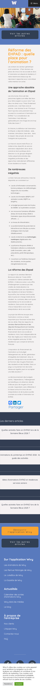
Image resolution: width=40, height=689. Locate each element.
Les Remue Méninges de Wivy (17, 570)
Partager (16, 407)
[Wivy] (14, 3)
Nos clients (9, 623)
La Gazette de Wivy (13, 580)
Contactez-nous (11, 634)
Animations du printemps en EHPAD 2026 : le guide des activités (20, 456)
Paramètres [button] (8, 684)
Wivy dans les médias (14, 602)
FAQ (6, 639)
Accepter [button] (19, 684)
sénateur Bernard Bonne (17, 324)
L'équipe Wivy (10, 628)
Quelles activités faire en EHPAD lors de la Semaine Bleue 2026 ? (20, 431)
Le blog (7, 607)
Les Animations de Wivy (15, 565)
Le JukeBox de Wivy (13, 575)
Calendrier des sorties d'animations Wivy (14, 595)
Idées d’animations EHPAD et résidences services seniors (20, 481)
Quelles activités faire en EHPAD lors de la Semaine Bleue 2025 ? (20, 506)
